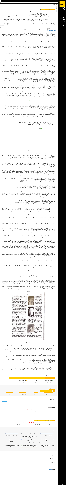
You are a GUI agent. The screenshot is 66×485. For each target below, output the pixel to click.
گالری (64, 21)
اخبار (64, 23)
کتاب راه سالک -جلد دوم (9, 394)
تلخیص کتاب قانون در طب (22, 394)
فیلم (50, 420)
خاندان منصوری (42, 9)
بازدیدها (46, 390)
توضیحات (50, 407)
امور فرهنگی (63, 17)
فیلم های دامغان (36, 420)
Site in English (62, 9)
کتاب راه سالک (36, 394)
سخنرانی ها (50, 390)
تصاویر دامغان (42, 420)
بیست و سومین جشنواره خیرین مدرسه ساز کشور (12, 435)
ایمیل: (56, 8)
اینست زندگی (42, 390)
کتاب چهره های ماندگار (63, 15)
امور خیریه (63, 19)
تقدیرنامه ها (47, 420)
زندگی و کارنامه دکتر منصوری (50, 9)
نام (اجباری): (55, 4)
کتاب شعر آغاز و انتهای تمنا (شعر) (49, 394)
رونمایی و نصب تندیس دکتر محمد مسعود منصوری (47, 435)
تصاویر (53, 407)
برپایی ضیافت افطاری (11, 441)
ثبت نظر (1, 25)
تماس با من (63, 25)
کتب (53, 390)
